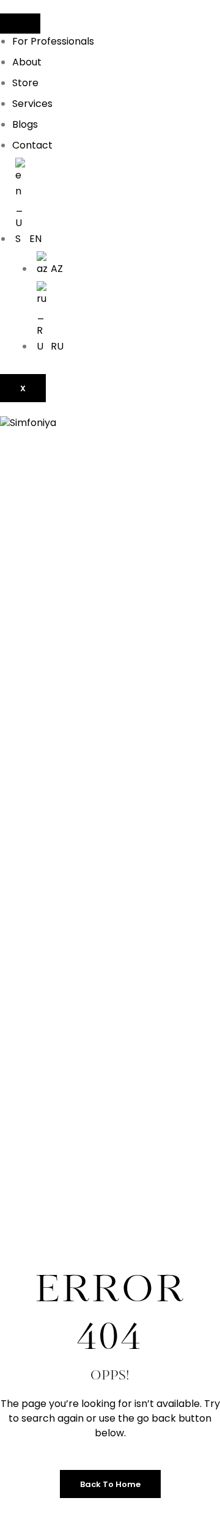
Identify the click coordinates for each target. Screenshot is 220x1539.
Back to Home (110, 1484)
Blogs (25, 124)
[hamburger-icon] (20, 23)
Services (32, 104)
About (27, 62)
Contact (32, 145)
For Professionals (53, 41)
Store (25, 83)
